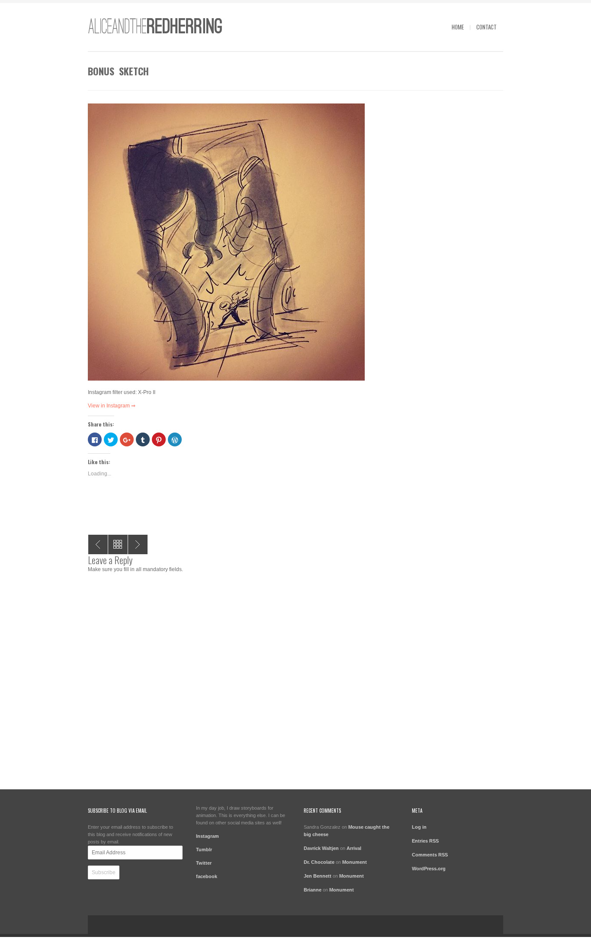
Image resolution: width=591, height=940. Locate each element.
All (118, 544)
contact (486, 27)
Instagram (207, 836)
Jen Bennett (317, 876)
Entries (425, 840)
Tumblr (204, 849)
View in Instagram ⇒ (111, 406)
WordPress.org (429, 868)
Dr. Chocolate (319, 862)
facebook (206, 876)
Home (458, 27)
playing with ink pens (138, 544)
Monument (354, 862)
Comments (430, 854)
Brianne (312, 889)
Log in (419, 827)
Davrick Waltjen (321, 848)
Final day (98, 544)
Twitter (204, 863)
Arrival (354, 848)
